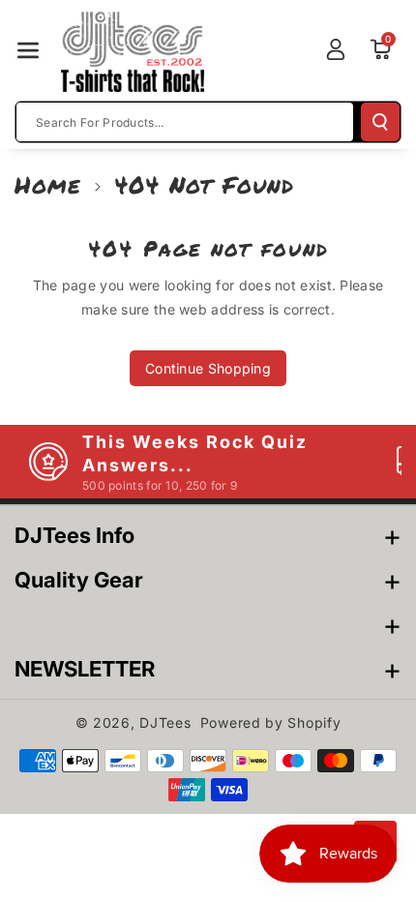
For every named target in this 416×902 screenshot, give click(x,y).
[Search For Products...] (380, 122)
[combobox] (184, 122)
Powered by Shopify (271, 722)
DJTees (165, 722)
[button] (28, 50)
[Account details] (335, 49)
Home (48, 184)
